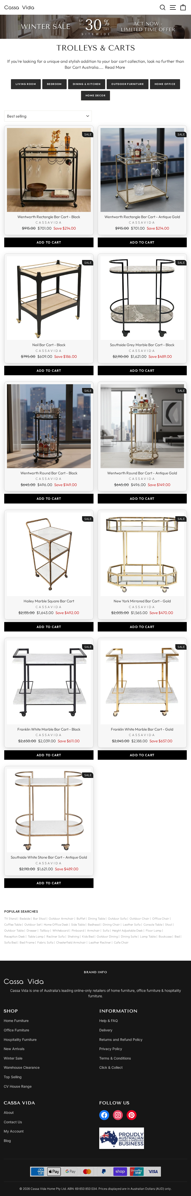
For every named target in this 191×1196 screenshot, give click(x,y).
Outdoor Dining (107, 936)
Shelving (73, 936)
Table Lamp (36, 936)
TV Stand (10, 918)
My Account (14, 1131)
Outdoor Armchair (61, 918)
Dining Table (96, 918)
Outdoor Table (14, 930)
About (9, 1112)
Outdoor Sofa (117, 918)
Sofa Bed (10, 942)
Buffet (81, 918)
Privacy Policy (110, 1049)
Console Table (152, 924)
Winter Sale (13, 1058)
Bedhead (94, 924)
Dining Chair (111, 924)
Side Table (78, 924)
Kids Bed (88, 936)
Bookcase (165, 936)
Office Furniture (16, 1030)
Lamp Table (148, 936)
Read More (115, 67)
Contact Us (13, 1122)
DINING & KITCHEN (86, 84)
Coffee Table (12, 924)
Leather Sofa (132, 924)
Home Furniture (16, 1020)
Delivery (105, 1030)
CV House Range (18, 1086)
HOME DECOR (95, 95)
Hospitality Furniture (20, 1039)
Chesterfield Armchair (71, 942)
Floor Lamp (153, 930)
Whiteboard (60, 930)
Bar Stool (39, 918)
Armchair (93, 930)
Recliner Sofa (56, 936)
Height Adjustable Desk (127, 930)
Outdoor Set (32, 924)
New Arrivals (14, 1049)
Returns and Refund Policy (121, 1039)
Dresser (32, 930)
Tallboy (44, 930)
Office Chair (160, 918)
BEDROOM (54, 84)
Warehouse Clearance (22, 1067)
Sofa (106, 930)
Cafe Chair (121, 942)
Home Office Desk (56, 924)
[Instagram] (118, 1115)
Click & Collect (111, 1067)
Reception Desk (14, 936)
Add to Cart (49, 242)
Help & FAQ (108, 1020)
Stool (168, 924)
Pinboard (78, 930)
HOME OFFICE (165, 84)
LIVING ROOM (26, 84)
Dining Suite (129, 936)
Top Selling (13, 1077)
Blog (7, 1140)
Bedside (25, 918)
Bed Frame (27, 942)
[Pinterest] (132, 1115)
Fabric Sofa (45, 942)
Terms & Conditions (115, 1058)
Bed (177, 936)
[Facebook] (104, 1115)
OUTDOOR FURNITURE (127, 84)
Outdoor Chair (139, 918)
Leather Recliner (100, 942)
